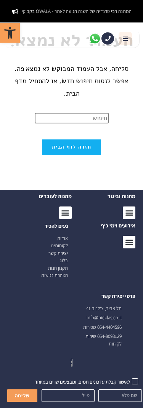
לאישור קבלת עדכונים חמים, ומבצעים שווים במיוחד (82, 382)
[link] (10, 33)
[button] (125, 38)
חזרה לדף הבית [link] (71, 147)
